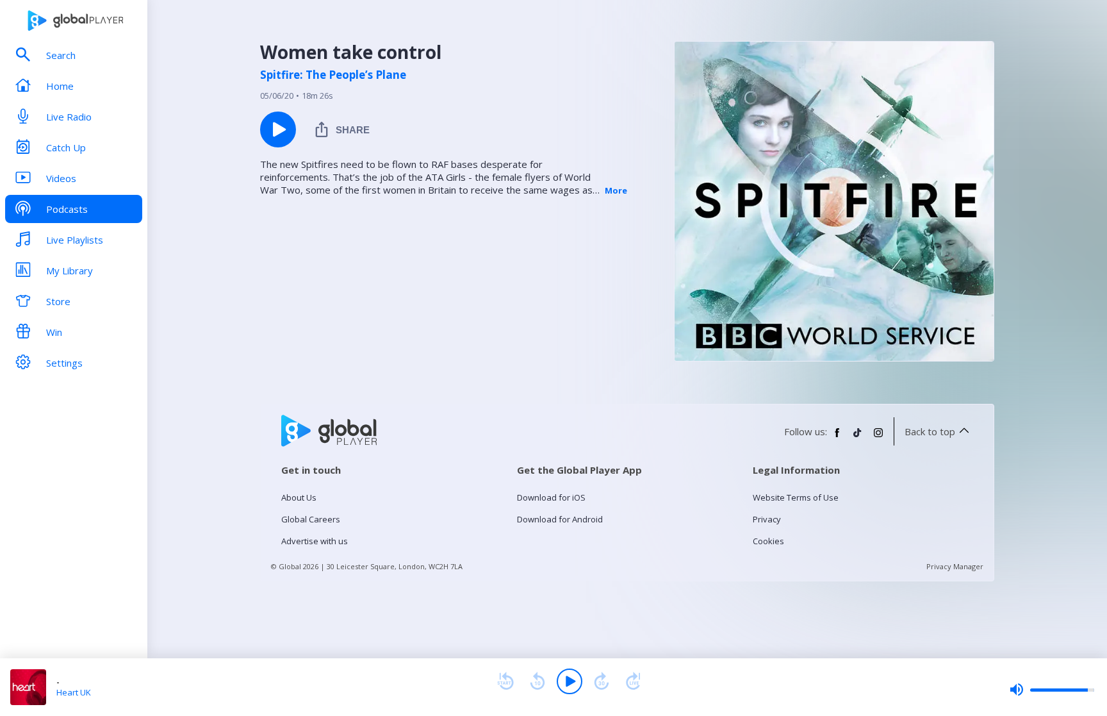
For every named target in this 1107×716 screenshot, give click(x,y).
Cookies (768, 541)
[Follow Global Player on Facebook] (837, 438)
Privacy (767, 519)
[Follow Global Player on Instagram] (878, 438)
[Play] (569, 681)
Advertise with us (314, 541)
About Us (298, 497)
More (616, 190)
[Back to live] (633, 681)
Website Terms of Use (796, 497)
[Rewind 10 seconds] (537, 681)
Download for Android (560, 519)
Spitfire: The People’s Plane (333, 75)
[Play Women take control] (278, 129)
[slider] (1051, 689)
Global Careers (310, 519)
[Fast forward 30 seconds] (601, 681)
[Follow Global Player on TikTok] (858, 438)
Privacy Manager (954, 566)
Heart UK (73, 692)
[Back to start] (505, 681)
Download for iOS (551, 497)
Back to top (930, 431)
